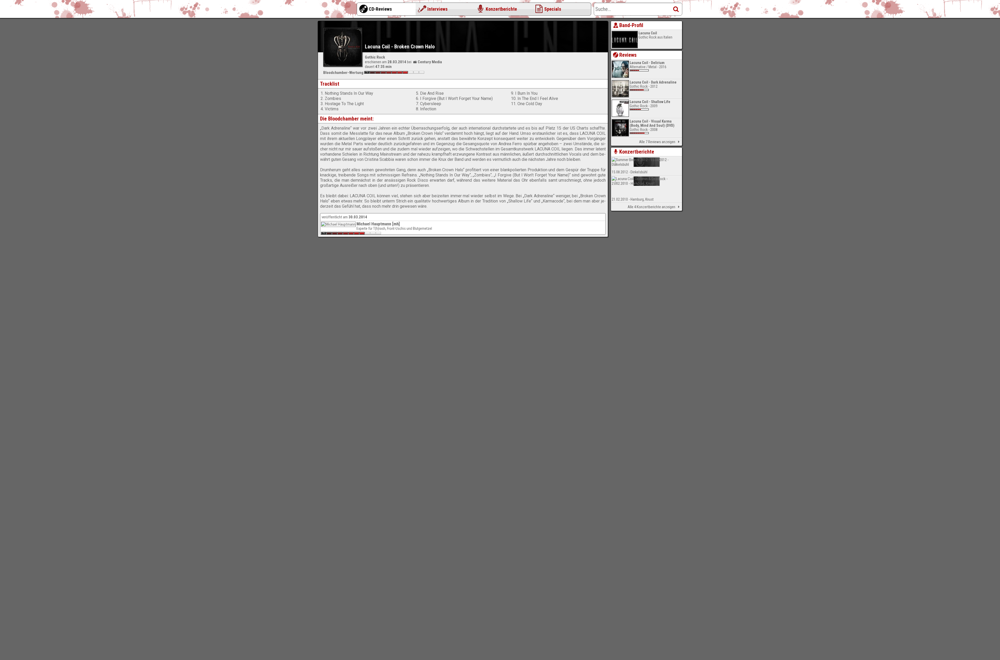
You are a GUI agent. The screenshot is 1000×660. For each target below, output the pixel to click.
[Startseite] (338, 10)
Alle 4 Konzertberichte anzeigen (651, 207)
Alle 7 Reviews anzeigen (657, 141)
